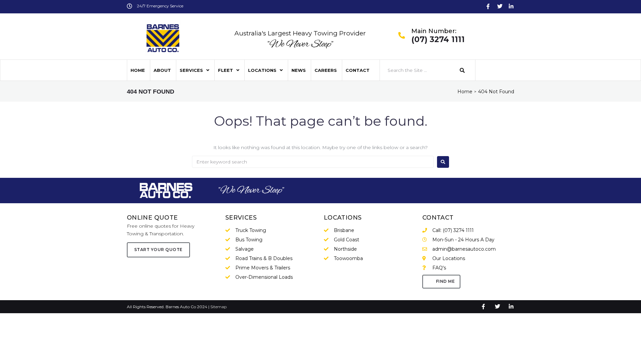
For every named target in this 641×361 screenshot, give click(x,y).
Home (464, 92)
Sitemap (218, 306)
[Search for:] (313, 162)
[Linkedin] (511, 6)
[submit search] (462, 70)
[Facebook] (488, 6)
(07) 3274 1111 (438, 39)
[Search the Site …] (416, 70)
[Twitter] (500, 6)
